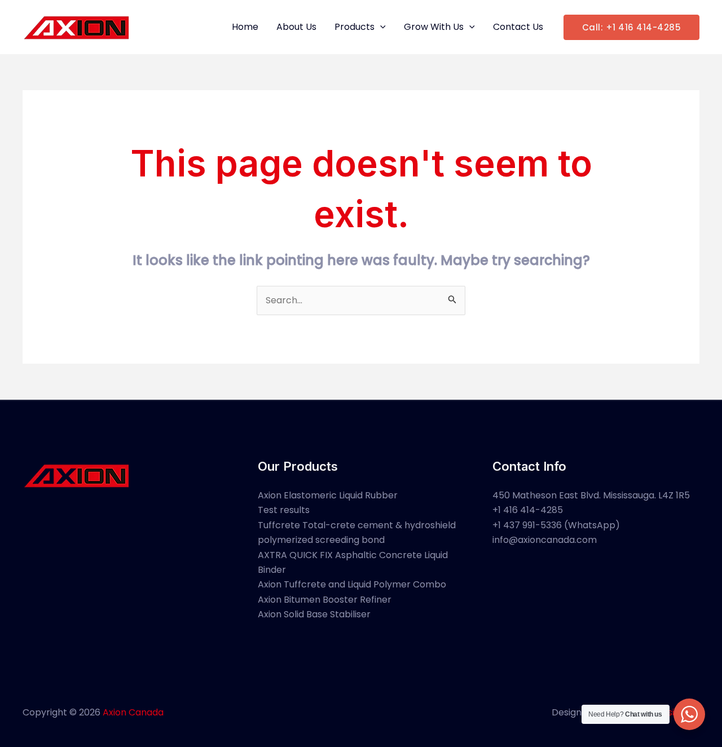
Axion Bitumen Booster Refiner (324, 599)
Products (354, 26)
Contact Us (518, 26)
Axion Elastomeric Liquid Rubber (328, 495)
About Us (296, 26)
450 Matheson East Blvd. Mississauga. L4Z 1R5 (591, 495)
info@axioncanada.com (544, 539)
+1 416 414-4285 (527, 509)
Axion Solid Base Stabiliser (314, 614)
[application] (380, 27)
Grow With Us (434, 26)
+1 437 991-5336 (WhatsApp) (556, 525)
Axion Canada (133, 712)
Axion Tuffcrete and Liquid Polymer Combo (352, 584)
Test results (284, 509)
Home (245, 26)
